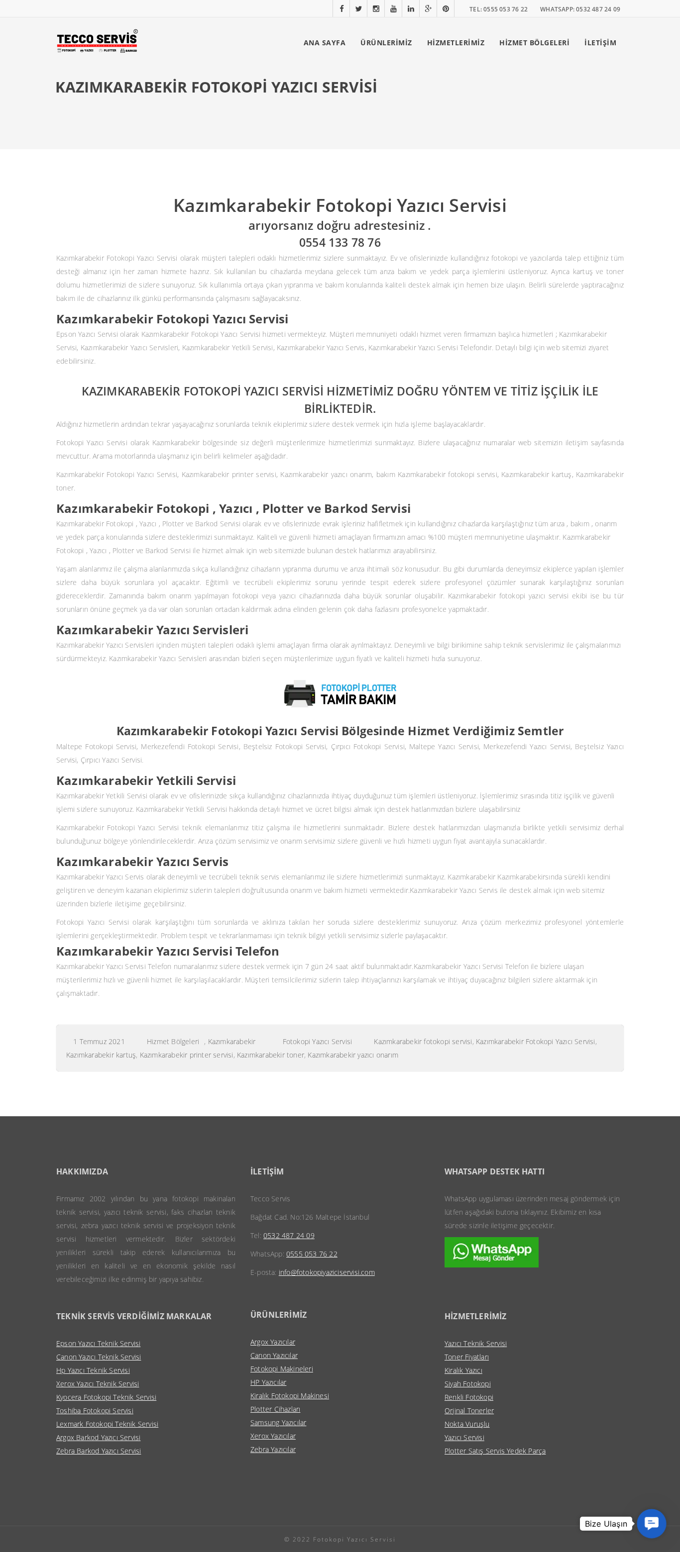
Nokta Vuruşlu (467, 1424)
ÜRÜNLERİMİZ (386, 42)
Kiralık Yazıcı (463, 1370)
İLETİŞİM (600, 42)
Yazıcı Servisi (464, 1437)
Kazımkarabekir (232, 1041)
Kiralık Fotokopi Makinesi (289, 1395)
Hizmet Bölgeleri (173, 1041)
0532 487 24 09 (289, 1235)
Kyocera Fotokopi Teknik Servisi (106, 1397)
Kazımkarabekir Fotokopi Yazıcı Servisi (535, 1041)
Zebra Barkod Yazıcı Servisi (98, 1450)
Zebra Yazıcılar (273, 1449)
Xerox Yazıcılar (273, 1436)
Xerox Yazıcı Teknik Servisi (97, 1383)
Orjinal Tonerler (469, 1410)
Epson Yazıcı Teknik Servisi (98, 1343)
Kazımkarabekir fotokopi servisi (423, 1041)
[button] (652, 1524)
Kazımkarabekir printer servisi (186, 1055)
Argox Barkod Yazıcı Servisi (98, 1437)
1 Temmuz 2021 (99, 1041)
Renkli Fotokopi (469, 1397)
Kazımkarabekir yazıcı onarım (353, 1055)
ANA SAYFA (325, 42)
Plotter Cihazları (275, 1409)
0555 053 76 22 (312, 1254)
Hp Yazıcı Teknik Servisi (93, 1370)
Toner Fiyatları (467, 1356)
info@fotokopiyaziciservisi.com (327, 1272)
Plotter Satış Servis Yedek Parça (495, 1450)
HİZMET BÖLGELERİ (534, 42)
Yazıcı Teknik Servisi (476, 1343)
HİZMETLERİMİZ (456, 42)
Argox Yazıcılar (272, 1342)
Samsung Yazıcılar (278, 1422)
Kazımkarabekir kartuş (101, 1055)
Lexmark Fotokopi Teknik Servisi (107, 1424)
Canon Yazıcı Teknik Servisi (98, 1356)
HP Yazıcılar (268, 1382)
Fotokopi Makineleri (281, 1368)
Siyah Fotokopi (468, 1383)
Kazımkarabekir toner (270, 1055)
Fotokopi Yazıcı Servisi (317, 1041)
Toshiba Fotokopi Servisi (94, 1410)
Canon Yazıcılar (274, 1355)
